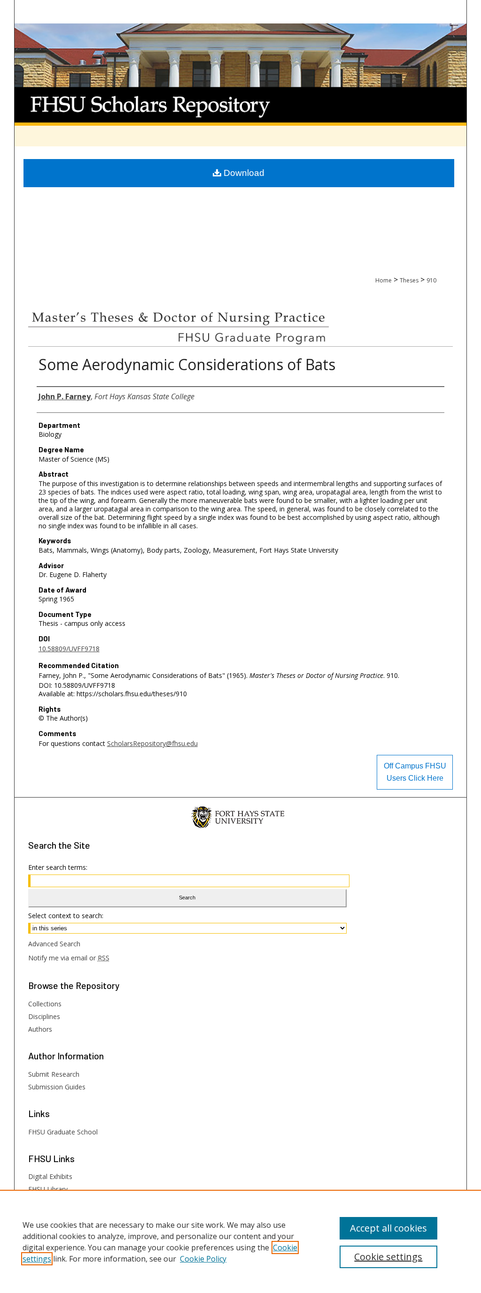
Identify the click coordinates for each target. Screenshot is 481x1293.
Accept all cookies (388, 1228)
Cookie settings (388, 1256)
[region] (240, 1241)
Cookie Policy (203, 1259)
